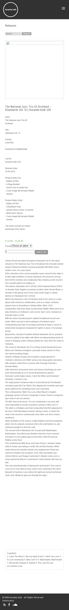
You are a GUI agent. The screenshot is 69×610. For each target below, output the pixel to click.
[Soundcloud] (15, 606)
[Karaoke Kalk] (10, 16)
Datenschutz (8, 600)
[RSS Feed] (4, 606)
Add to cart (41, 252)
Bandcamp (22, 149)
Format (8, 246)
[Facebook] (9, 606)
